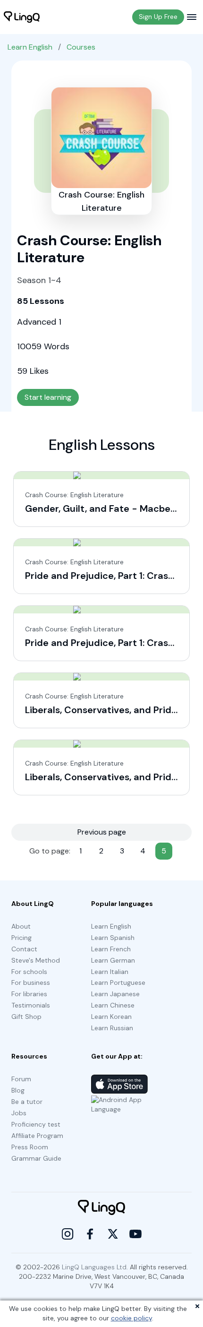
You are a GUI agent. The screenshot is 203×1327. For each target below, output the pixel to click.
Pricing (21, 937)
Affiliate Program (37, 1135)
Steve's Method (35, 960)
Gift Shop (26, 1016)
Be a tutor (26, 1101)
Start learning (48, 397)
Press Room (29, 1147)
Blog (18, 1090)
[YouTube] (135, 1234)
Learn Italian (109, 971)
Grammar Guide (36, 1158)
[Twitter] (113, 1234)
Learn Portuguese (118, 982)
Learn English (30, 47)
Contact (24, 949)
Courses (81, 47)
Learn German (113, 960)
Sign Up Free (158, 16)
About (21, 926)
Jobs (18, 1113)
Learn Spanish (113, 937)
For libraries (29, 994)
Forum (21, 1079)
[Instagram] (67, 1234)
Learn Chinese (113, 1005)
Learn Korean (111, 1016)
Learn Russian (112, 1028)
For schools (29, 971)
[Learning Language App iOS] (119, 1084)
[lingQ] (22, 17)
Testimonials (30, 1005)
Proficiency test (35, 1124)
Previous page (101, 832)
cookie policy (131, 1318)
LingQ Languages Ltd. (95, 1267)
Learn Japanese (115, 994)
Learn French (111, 949)
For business (30, 982)
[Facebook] (90, 1234)
